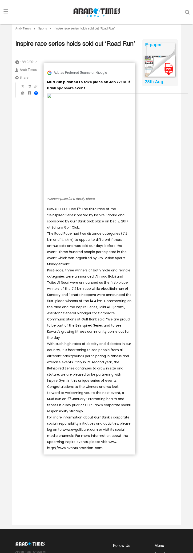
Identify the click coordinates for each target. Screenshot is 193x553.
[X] (23, 88)
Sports (42, 28)
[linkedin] (29, 88)
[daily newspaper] (160, 66)
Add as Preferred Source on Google (80, 72)
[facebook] (29, 94)
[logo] (97, 12)
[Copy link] (36, 88)
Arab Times (23, 28)
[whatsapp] (23, 94)
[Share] (36, 93)
